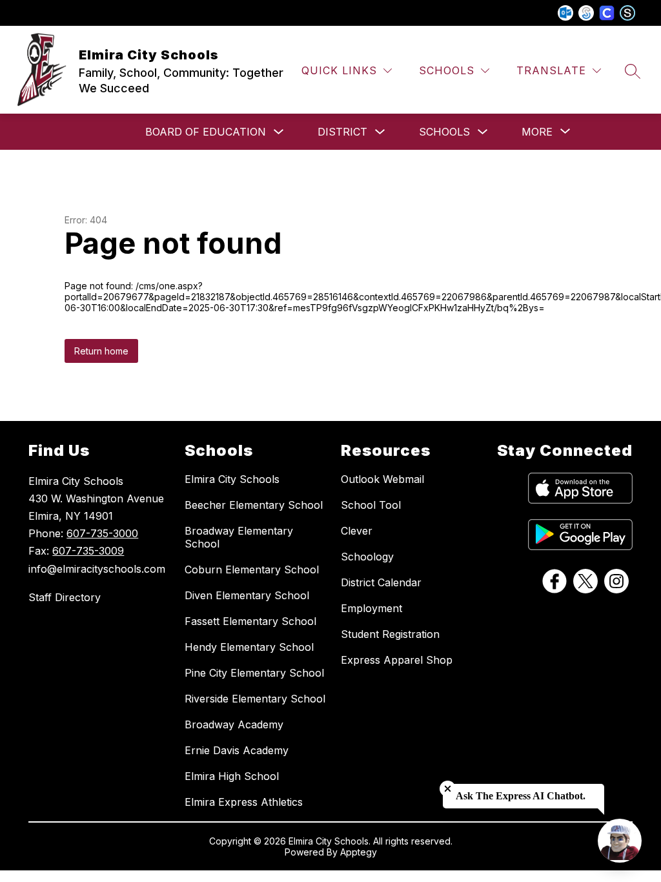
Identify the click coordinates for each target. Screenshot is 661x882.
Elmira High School (232, 776)
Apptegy (358, 851)
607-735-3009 (88, 550)
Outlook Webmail (382, 479)
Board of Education (205, 131)
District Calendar (381, 582)
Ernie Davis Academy (237, 750)
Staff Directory (64, 597)
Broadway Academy (234, 724)
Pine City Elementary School (254, 672)
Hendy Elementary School (249, 647)
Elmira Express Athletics (244, 801)
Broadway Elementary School (239, 537)
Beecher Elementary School (254, 504)
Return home (101, 350)
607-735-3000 (102, 533)
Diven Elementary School (247, 595)
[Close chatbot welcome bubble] (448, 789)
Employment (371, 608)
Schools (444, 131)
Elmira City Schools (232, 479)
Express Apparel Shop (397, 659)
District (342, 131)
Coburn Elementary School (252, 569)
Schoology (367, 556)
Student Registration (390, 634)
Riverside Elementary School (255, 698)
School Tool (371, 504)
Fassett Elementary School (250, 621)
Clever (356, 530)
